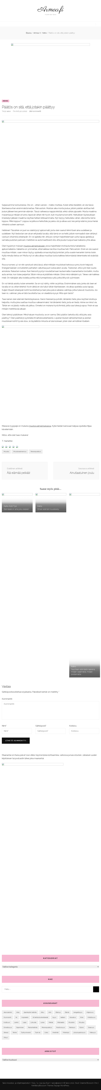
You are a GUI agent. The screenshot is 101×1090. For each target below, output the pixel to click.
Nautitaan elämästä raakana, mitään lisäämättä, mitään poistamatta (83, 671)
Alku (42, 1012)
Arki (50, 1012)
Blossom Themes (46, 1086)
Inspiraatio (25, 1017)
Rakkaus (72, 1027)
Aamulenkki (8, 1012)
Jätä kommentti (35, 111)
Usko (46, 1032)
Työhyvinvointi (26, 1032)
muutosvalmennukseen (34, 246)
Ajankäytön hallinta (30, 1012)
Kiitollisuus (91, 1017)
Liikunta (33, 1022)
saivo (9, 111)
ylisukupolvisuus (79, 1032)
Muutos (6, 451)
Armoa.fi (50, 10)
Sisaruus (91, 1027)
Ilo (16, 1017)
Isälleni (62, 1017)
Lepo (24, 1022)
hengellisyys (78, 1012)
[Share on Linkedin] (17, 447)
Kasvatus (73, 1017)
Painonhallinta (32, 1027)
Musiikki (72, 1022)
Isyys (54, 1017)
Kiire (81, 1017)
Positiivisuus (60, 1027)
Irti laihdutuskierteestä (40, 1017)
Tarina (15, 1032)
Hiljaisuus (90, 1012)
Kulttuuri (7, 1022)
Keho (5, 101)
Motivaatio (60, 1022)
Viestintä (55, 1032)
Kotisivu (72, 726)
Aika (17, 1012)
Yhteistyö (66, 1032)
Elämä (67, 1012)
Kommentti (7, 699)
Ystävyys (93, 1032)
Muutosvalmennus (19, 451)
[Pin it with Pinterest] (14, 447)
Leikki (16, 1022)
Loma (42, 1022)
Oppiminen (20, 1027)
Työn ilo (37, 1032)
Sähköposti (40, 726)
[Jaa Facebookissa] (3, 447)
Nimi (4, 726)
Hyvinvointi (7, 1017)
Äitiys (6, 1037)
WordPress (64, 1086)
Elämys (58, 1012)
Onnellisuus (8, 1027)
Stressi (6, 1032)
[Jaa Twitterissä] (6, 447)
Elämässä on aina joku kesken (16, 509)
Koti (11, 506)
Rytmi (82, 1027)
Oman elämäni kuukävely (48, 509)
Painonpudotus (36, 451)
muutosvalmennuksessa (40, 426)
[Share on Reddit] (10, 447)
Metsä (51, 1022)
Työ (15, 506)
